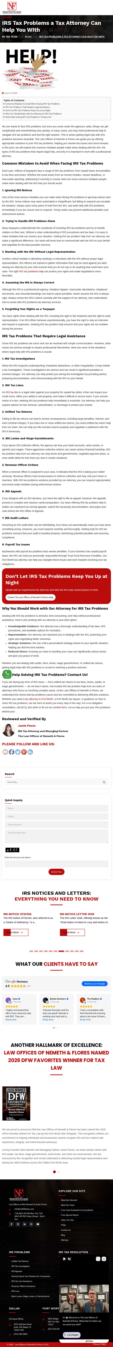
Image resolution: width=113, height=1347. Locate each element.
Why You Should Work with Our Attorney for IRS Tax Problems (33, 114)
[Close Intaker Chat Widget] (104, 1259)
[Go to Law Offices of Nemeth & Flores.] (12, 36)
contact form (60, 707)
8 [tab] (66, 951)
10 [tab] (77, 951)
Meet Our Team (68, 1205)
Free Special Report (70, 1215)
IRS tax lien (12, 392)
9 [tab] (72, 951)
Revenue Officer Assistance (23, 1286)
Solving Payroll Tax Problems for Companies (30, 1276)
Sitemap (64, 1240)
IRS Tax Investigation (20, 1266)
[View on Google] (8, 1000)
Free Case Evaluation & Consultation (77, 1210)
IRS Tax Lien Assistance (21, 1281)
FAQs (63, 1225)
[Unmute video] (64, 1259)
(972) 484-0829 (20, 1334)
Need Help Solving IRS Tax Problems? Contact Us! (28, 117)
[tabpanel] (28, 926)
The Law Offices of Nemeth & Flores (41, 736)
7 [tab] (60, 951)
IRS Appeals (16, 1271)
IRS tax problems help (31, 271)
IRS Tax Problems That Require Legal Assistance (27, 107)
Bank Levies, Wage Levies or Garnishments (30, 1296)
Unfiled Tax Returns (20, 1261)
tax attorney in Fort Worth (39, 699)
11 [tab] (81, 951)
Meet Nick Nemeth (69, 1200)
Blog (63, 1235)
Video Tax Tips (67, 1220)
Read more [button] (11, 1019)
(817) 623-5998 (55, 1329)
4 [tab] (46, 951)
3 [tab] (41, 951)
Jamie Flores (27, 725)
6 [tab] (55, 951)
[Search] (106, 781)
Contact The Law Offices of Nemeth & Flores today (30, 597)
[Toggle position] (98, 1259)
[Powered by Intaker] (89, 1341)
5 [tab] (50, 951)
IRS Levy (15, 1291)
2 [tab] (36, 951)
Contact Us (66, 1230)
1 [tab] (31, 951)
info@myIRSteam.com (24, 1209)
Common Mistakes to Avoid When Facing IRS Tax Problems (32, 104)
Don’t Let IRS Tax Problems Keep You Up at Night (27, 110)
